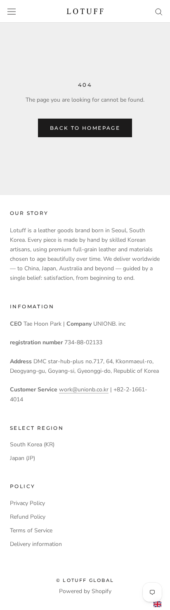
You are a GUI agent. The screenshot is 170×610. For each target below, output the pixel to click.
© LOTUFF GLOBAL (85, 580)
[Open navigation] (11, 11)
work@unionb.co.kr (84, 389)
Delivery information (36, 544)
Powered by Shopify (85, 591)
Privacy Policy (27, 503)
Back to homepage (85, 128)
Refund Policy (27, 517)
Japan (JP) (22, 458)
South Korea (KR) (32, 444)
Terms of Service (31, 530)
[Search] (159, 11)
